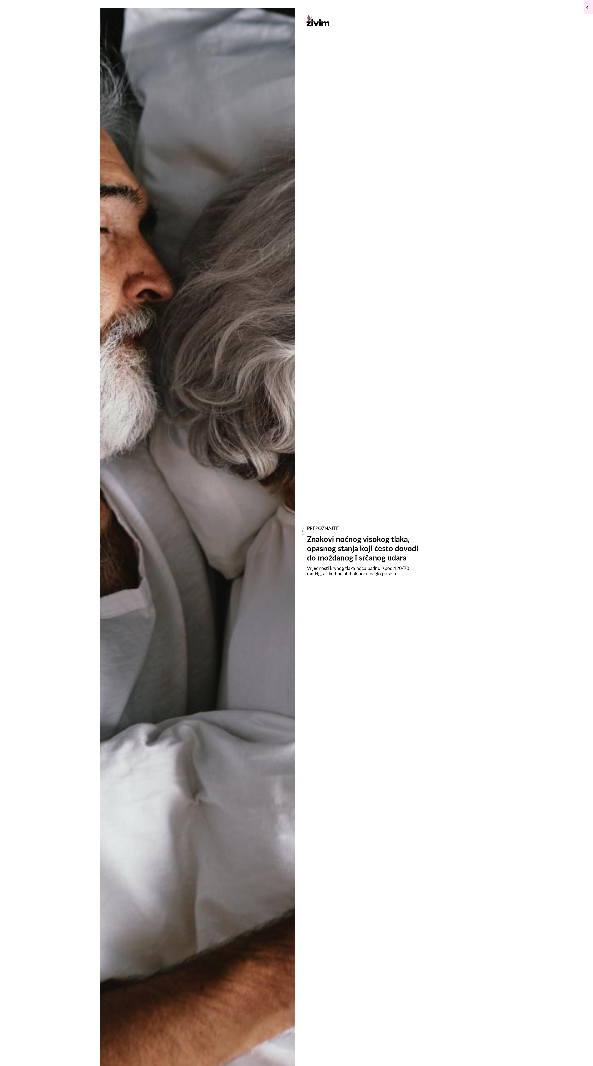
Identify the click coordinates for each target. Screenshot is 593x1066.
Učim (303, 531)
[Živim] (364, 20)
